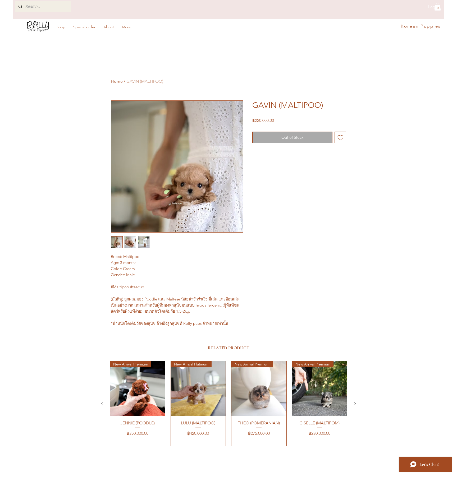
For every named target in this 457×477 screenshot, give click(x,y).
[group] (228, 403)
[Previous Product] (102, 403)
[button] (437, 7)
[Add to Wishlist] (340, 137)
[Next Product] (355, 403)
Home (117, 81)
